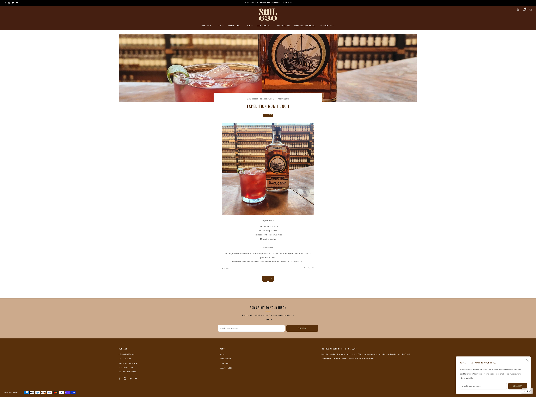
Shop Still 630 (225, 358)
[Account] (518, 9)
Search (223, 354)
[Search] (530, 9)
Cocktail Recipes (263, 26)
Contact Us (224, 363)
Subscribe (517, 386)
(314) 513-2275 (125, 358)
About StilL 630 (226, 368)
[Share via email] (313, 267)
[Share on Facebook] (305, 267)
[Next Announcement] (308, 3)
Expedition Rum (252, 99)
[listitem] (268, 2)
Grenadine (264, 99)
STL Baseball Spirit (327, 26)
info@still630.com (127, 354)
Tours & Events (234, 26)
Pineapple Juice (283, 99)
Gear (248, 26)
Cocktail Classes (283, 26)
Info (219, 26)
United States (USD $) (10, 392)
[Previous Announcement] (228, 3)
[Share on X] (309, 267)
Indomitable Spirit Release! (304, 26)
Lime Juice (272, 99)
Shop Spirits (206, 26)
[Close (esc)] (527, 360)
